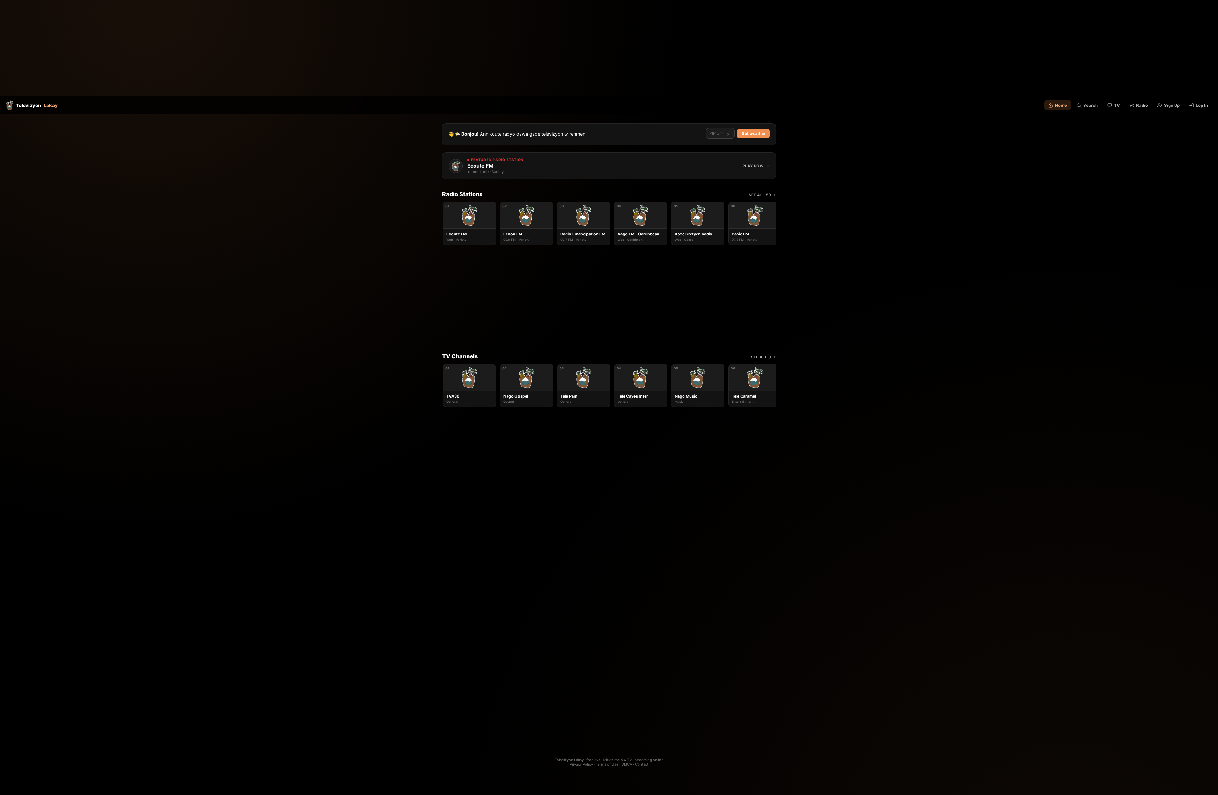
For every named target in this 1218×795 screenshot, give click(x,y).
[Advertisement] (609, 48)
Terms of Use (607, 764)
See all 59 (760, 195)
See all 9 (761, 357)
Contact (641, 764)
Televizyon (37, 105)
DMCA (626, 764)
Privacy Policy (581, 764)
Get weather (753, 133)
